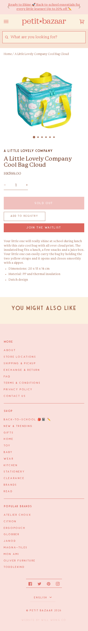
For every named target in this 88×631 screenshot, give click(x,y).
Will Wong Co (53, 620)
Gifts (9, 432)
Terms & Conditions (22, 383)
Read (8, 491)
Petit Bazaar (41, 610)
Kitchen (11, 465)
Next (77, 7)
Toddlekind (14, 567)
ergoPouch (15, 528)
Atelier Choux (17, 515)
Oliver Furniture (20, 560)
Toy (7, 445)
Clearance (14, 478)
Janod (10, 541)
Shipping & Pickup (20, 363)
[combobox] (48, 37)
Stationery (14, 471)
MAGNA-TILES (16, 547)
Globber (11, 534)
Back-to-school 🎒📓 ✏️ (27, 419)
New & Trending (18, 426)
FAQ (7, 376)
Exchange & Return (22, 370)
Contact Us (15, 396)
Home (8, 54)
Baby (8, 452)
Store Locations (20, 357)
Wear (9, 458)
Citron (10, 521)
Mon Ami (11, 554)
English (41, 597)
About (10, 350)
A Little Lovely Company (28, 151)
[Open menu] (11, 21)
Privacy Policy (18, 389)
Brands (10, 485)
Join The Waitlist (44, 227)
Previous (11, 7)
